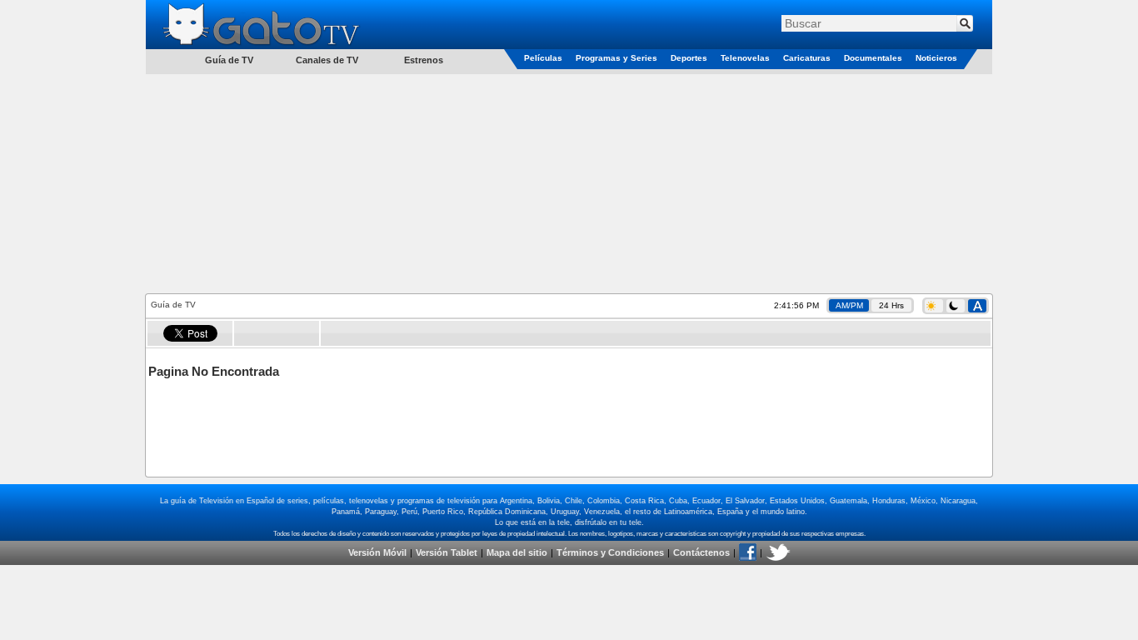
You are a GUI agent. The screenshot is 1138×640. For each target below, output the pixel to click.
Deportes (689, 57)
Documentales (873, 57)
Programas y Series (616, 57)
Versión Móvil (377, 553)
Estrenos (423, 60)
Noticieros (936, 57)
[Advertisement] (569, 182)
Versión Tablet (446, 553)
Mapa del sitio (517, 553)
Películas (543, 57)
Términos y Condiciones (610, 553)
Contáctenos (701, 553)
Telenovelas (745, 57)
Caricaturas (807, 57)
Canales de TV (327, 60)
